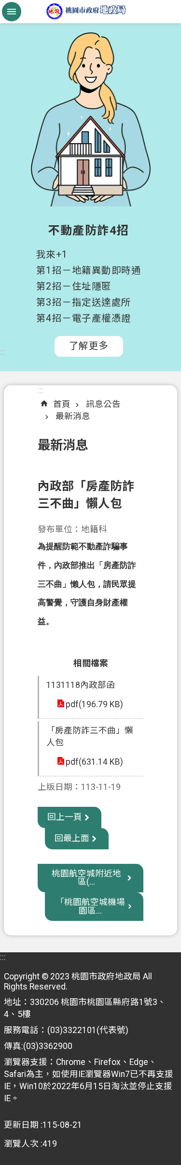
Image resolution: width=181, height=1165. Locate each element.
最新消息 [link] (73, 416)
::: (3, 352)
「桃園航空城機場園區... (90, 906)
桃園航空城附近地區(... (86, 878)
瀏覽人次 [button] (21, 1144)
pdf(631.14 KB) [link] (94, 762)
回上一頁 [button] (64, 817)
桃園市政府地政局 (90, 11)
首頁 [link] (61, 404)
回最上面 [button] (72, 838)
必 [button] (11, 11)
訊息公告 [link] (103, 404)
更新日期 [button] (21, 1125)
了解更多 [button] (89, 345)
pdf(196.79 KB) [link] (94, 704)
